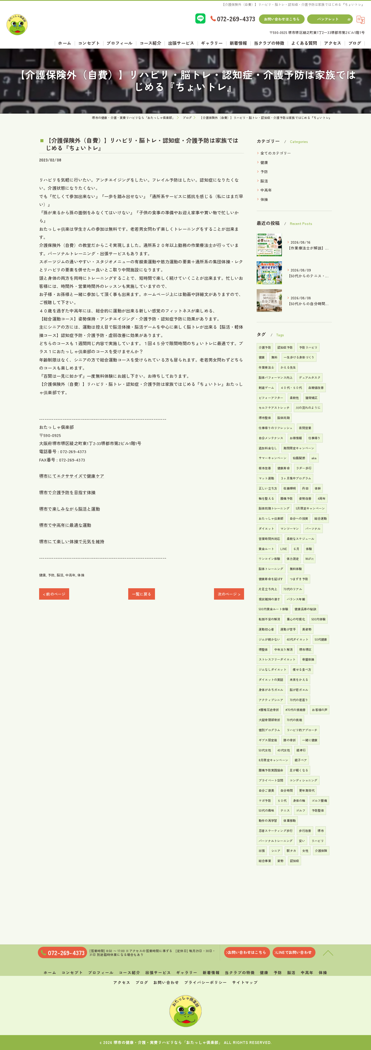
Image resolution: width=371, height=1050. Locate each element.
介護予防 (265, 347)
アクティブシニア (271, 700)
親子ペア (301, 760)
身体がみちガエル (271, 689)
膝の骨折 (289, 740)
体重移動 (289, 820)
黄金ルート (266, 549)
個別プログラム (269, 730)
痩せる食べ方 (302, 669)
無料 (274, 357)
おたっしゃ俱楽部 (271, 518)
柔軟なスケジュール (300, 538)
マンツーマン (289, 528)
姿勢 (280, 860)
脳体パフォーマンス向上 (276, 377)
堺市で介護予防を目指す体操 (67, 492)
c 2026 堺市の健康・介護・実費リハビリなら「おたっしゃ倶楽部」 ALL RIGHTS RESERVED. (186, 1042)
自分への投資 (299, 518)
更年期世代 (306, 790)
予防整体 (318, 810)
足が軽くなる (299, 770)
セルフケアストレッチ (274, 407)
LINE (283, 549)
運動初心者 (266, 629)
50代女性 (265, 750)
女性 (305, 850)
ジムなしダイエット (272, 669)
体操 (80, 575)
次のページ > (229, 594)
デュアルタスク (309, 377)
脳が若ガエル (299, 689)
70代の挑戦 (294, 720)
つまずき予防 (299, 579)
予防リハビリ (308, 347)
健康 (42, 575)
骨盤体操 (308, 659)
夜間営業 (305, 428)
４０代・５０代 (291, 387)
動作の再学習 (268, 820)
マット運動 (266, 478)
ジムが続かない (269, 639)
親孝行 (301, 750)
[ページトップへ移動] (328, 953)
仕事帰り (314, 438)
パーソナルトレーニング (276, 840)
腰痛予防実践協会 (271, 770)
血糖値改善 (316, 387)
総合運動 (320, 518)
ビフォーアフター (271, 397)
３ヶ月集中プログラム (295, 478)
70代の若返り (299, 700)
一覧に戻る (141, 594)
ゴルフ (300, 810)
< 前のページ (54, 594)
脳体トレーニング (271, 568)
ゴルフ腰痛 (319, 800)
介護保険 (321, 850)
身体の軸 (299, 800)
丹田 (305, 488)
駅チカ (291, 850)
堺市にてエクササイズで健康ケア (71, 476)
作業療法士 (266, 367)
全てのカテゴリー (275, 153)
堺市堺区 (305, 649)
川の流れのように (308, 407)
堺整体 (263, 649)
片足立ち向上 (268, 589)
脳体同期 (283, 417)
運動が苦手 (288, 629)
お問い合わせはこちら (282, 19)
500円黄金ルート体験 (273, 609)
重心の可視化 (296, 619)
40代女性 (283, 750)
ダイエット (266, 528)
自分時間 (286, 790)
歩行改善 (305, 830)
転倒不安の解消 (269, 619)
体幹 (318, 488)
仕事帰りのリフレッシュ (276, 428)
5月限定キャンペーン (310, 508)
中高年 (70, 575)
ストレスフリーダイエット (277, 659)
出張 (262, 850)
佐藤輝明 (289, 488)
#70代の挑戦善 (295, 709)
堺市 (320, 830)
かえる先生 (288, 367)
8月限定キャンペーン (273, 760)
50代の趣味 (266, 810)
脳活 (60, 575)
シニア (276, 850)
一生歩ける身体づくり (299, 357)
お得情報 (296, 438)
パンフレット (328, 19)
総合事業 (265, 860)
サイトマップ (245, 982)
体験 (309, 549)
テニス (285, 810)
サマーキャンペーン (272, 458)
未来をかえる (299, 679)
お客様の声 (319, 709)
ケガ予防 (265, 800)
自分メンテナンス (271, 438)
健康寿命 (283, 468)
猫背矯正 (311, 397)
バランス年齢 (296, 599)
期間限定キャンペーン (298, 448)
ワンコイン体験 (269, 558)
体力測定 (293, 558)
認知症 (294, 860)
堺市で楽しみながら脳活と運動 (69, 509)
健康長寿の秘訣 (305, 609)
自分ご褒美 (266, 790)
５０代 (282, 800)
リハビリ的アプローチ (302, 730)
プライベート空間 (271, 780)
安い (302, 840)
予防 (51, 575)
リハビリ (317, 840)
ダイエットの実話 (271, 679)
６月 (296, 549)
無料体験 (296, 568)
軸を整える (266, 498)
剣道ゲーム (266, 387)
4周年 (322, 498)
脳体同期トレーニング (274, 508)
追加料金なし (268, 448)
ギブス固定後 (268, 740)
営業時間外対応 (269, 538)
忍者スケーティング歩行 (276, 830)
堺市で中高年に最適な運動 (65, 525)
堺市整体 (265, 417)
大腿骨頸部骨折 (269, 720)
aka (314, 458)
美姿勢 (306, 629)
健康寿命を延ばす (271, 579)
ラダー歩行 (303, 468)
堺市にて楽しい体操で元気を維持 (71, 541)
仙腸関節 (299, 458)
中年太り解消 (283, 649)
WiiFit (309, 558)
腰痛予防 (286, 498)
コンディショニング (303, 780)
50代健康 (321, 639)
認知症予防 (285, 347)
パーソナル (313, 528)
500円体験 (318, 619)
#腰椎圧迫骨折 (269, 709)
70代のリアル (292, 589)
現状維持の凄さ (269, 599)
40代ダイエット (298, 639)
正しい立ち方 (268, 488)
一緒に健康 (309, 740)
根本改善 (265, 468)
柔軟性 (294, 397)
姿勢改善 (305, 498)
